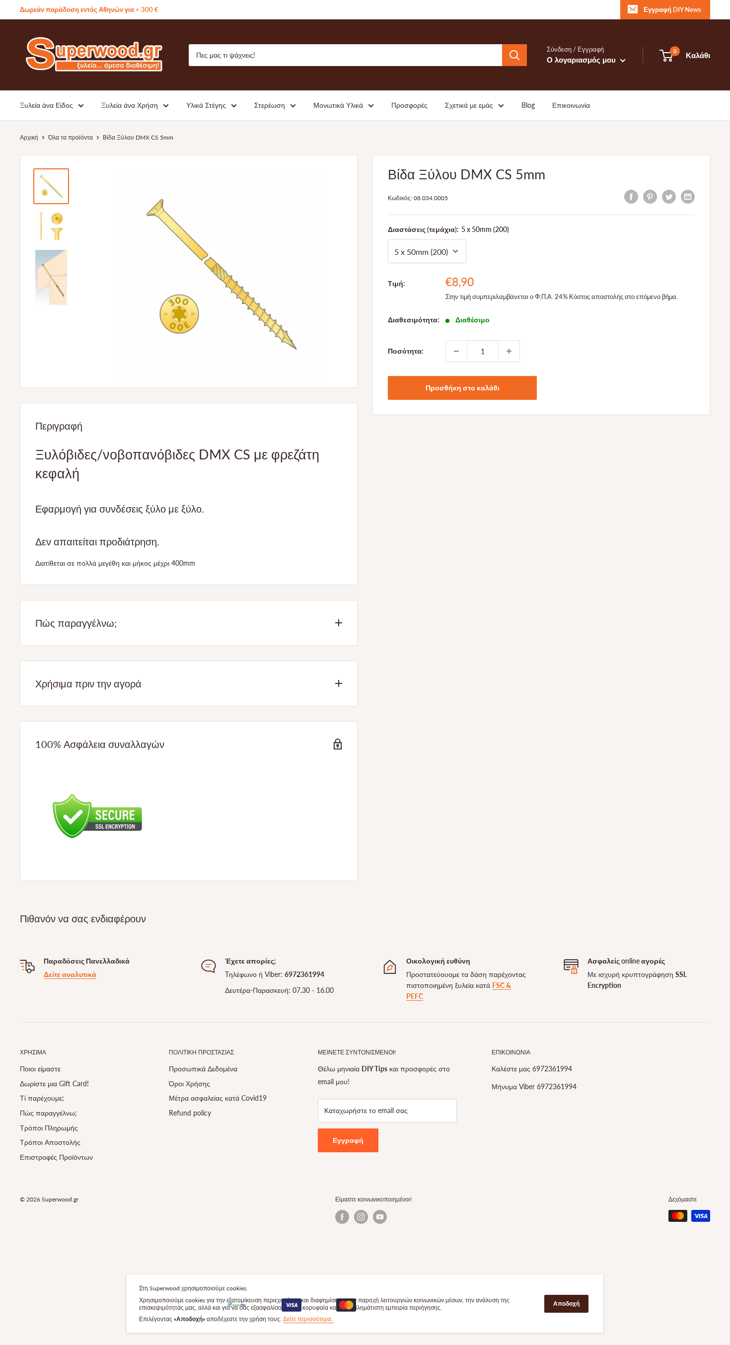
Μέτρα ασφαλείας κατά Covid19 (218, 1098)
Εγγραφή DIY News (672, 9)
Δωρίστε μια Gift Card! (54, 1083)
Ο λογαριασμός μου (582, 59)
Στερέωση (269, 105)
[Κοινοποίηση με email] (688, 196)
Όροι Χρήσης (189, 1083)
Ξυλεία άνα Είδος (46, 105)
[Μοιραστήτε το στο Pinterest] (650, 196)
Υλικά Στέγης (206, 105)
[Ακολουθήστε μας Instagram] (361, 1217)
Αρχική (29, 137)
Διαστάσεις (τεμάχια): (448, 229)
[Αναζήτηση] (514, 55)
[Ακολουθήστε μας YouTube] (380, 1217)
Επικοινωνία (571, 105)
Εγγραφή (348, 1140)
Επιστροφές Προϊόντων (56, 1157)
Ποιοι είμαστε (40, 1068)
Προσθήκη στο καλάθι (463, 387)
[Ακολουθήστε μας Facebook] (342, 1217)
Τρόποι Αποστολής (50, 1142)
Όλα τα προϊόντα (70, 137)
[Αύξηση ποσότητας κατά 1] (509, 351)
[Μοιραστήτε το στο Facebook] (631, 196)
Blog (528, 105)
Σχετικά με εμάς (469, 105)
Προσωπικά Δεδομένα (203, 1068)
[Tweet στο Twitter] (669, 196)
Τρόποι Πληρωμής (49, 1127)
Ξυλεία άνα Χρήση (129, 105)
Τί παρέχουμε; (42, 1098)
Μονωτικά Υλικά (338, 105)
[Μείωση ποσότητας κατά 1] (456, 351)
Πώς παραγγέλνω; (48, 1113)
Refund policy (190, 1113)
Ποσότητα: (406, 350)
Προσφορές (409, 105)
